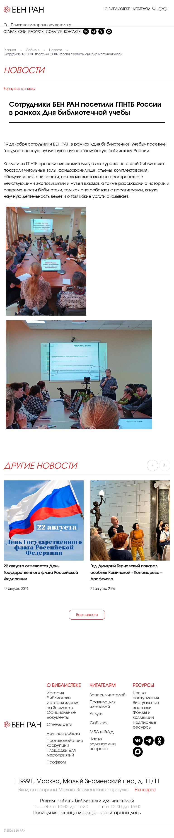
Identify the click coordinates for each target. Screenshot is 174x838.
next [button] (164, 465)
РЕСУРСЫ (36, 32)
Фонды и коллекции (143, 715)
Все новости (87, 615)
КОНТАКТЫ (72, 32)
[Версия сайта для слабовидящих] (162, 9)
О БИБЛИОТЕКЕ (117, 9)
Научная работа (63, 734)
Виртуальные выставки (146, 705)
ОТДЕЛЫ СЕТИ (15, 32)
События (98, 723)
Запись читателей (108, 695)
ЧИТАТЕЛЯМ (141, 9)
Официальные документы (61, 715)
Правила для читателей (103, 704)
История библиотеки (59, 695)
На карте (145, 790)
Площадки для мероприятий (61, 753)
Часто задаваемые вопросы (103, 744)
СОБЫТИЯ (54, 32)
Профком (56, 762)
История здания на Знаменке (63, 705)
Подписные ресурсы (144, 725)
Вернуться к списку (19, 89)
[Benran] (23, 9)
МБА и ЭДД (102, 732)
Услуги (96, 714)
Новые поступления (146, 695)
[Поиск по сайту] (154, 9)
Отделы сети (59, 725)
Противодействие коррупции (65, 743)
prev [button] (152, 465)
